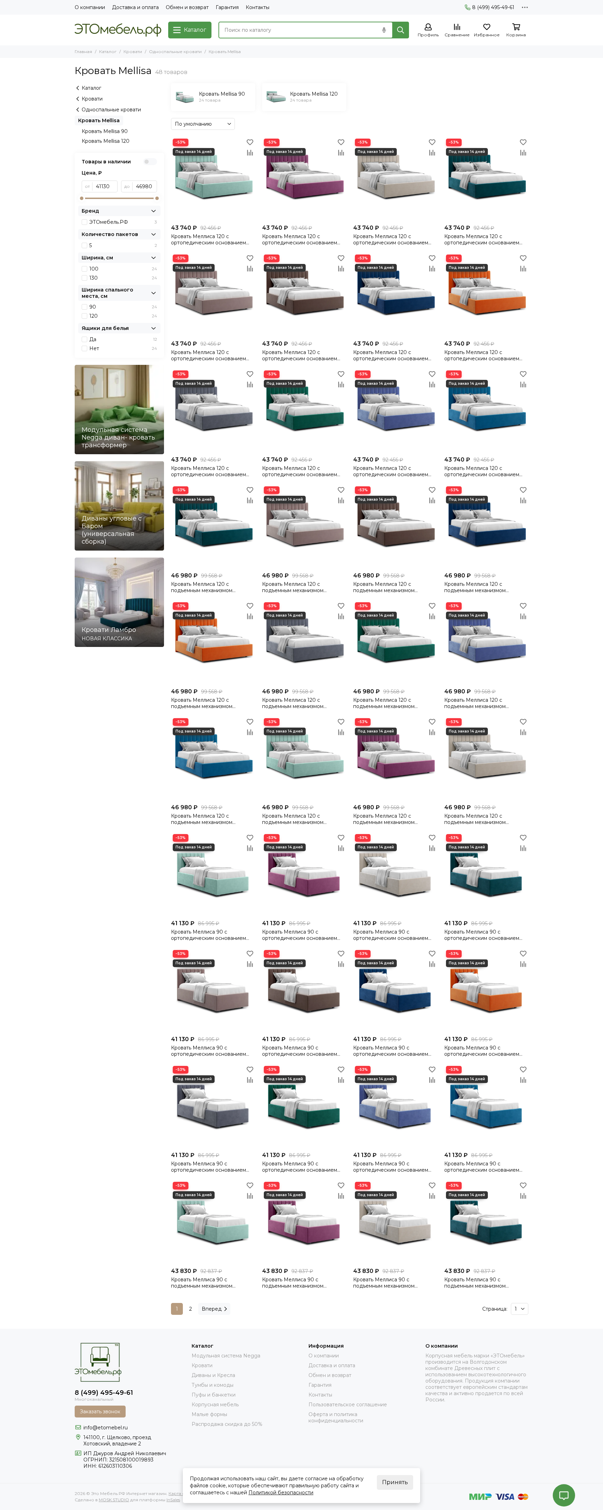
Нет (123, 348)
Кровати (133, 51)
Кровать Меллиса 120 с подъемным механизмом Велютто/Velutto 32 (292, 703)
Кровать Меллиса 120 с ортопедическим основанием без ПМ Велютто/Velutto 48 (390, 471)
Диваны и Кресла (213, 1375)
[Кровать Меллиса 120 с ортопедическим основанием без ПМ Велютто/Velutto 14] (213, 179)
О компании (90, 7)
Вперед (212, 1309)
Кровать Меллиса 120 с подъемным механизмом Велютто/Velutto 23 (384, 587)
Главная (83, 51)
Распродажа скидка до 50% (227, 1424)
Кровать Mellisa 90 (105, 131)
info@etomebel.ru (105, 1427)
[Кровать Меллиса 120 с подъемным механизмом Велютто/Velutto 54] (213, 758)
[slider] (81, 198)
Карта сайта (181, 1493)
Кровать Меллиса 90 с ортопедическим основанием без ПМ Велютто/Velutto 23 (299, 1051)
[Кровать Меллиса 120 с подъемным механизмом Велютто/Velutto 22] (304, 527)
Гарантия (227, 7)
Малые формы (209, 1414)
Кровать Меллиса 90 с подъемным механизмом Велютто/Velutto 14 (201, 1282)
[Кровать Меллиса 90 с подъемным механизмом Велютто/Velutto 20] (486, 1222)
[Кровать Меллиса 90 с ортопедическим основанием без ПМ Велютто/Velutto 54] (486, 1106)
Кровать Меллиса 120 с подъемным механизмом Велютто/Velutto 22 (292, 587)
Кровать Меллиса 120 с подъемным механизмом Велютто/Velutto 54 (201, 819)
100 (123, 269)
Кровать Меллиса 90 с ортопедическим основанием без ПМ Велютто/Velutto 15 (299, 935)
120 (123, 316)
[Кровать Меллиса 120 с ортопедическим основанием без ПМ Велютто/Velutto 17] (395, 179)
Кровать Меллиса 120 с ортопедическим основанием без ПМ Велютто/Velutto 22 (208, 355)
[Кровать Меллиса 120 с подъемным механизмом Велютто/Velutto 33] (395, 643)
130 (123, 278)
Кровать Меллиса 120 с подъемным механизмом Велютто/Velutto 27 (201, 703)
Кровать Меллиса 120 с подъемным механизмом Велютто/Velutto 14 (292, 819)
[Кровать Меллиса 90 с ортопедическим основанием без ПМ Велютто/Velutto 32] (213, 1106)
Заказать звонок (100, 1411)
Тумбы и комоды (212, 1385)
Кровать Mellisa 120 (105, 141)
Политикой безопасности (280, 1492)
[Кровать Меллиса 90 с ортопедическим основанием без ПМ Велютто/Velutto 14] (213, 874)
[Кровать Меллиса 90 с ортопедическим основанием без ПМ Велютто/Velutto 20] (486, 874)
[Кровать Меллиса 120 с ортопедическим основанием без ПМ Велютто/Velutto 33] (304, 411)
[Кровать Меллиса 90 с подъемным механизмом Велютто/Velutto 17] (395, 1222)
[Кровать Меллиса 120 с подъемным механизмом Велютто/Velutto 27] (213, 643)
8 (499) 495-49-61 (493, 7)
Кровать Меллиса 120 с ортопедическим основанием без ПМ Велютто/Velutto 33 (299, 471)
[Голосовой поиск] (384, 30)
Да (123, 339)
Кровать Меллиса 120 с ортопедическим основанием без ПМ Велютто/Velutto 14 (208, 239)
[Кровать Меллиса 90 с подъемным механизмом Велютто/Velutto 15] (304, 1222)
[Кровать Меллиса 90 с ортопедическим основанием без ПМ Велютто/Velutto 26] (395, 990)
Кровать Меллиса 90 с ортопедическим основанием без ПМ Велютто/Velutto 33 (299, 1167)
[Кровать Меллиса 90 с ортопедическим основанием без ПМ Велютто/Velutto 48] (395, 1106)
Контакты (257, 7)
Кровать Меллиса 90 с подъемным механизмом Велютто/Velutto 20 (475, 1282)
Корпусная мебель (215, 1404)
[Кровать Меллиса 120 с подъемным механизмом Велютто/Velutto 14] (304, 758)
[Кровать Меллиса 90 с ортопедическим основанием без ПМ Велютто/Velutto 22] (213, 990)
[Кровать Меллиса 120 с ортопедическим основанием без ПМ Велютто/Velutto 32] (213, 411)
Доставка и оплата (135, 7)
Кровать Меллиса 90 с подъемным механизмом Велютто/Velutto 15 (292, 1282)
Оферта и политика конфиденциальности (335, 1417)
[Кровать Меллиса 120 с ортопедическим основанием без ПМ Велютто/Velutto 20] (486, 179)
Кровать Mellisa (99, 120)
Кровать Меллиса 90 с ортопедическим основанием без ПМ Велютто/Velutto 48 (390, 1167)
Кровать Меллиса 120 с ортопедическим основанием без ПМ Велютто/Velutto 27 (481, 355)
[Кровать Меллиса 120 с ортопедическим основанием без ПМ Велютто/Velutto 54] (486, 411)
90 (123, 307)
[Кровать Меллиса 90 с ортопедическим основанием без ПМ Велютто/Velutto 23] (304, 990)
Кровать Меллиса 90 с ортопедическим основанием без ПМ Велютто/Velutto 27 (481, 1051)
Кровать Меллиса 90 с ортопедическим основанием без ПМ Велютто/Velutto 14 (208, 935)
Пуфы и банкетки (214, 1395)
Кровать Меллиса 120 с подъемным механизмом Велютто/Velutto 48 (475, 703)
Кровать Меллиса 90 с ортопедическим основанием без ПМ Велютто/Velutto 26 (390, 1051)
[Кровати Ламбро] (119, 602)
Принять (395, 1482)
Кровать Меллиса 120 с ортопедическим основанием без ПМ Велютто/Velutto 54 (481, 471)
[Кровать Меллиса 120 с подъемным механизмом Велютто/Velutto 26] (486, 527)
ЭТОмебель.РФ (123, 222)
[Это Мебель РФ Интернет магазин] (118, 30)
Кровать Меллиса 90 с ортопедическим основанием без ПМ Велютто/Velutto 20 (481, 935)
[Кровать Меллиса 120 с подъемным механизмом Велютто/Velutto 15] (395, 758)
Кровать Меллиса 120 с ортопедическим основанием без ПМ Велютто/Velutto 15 (299, 239)
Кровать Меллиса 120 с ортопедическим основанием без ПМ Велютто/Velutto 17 (390, 239)
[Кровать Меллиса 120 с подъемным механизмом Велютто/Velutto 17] (486, 758)
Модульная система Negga (226, 1356)
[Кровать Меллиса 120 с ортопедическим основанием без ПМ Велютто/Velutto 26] (395, 295)
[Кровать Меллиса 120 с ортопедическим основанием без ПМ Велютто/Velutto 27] (486, 295)
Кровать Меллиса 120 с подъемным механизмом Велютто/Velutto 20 (201, 587)
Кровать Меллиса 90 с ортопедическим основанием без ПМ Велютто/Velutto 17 (390, 935)
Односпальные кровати (175, 51)
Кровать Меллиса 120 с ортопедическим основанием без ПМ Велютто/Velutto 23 (299, 355)
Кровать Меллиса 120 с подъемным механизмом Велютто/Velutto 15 (384, 819)
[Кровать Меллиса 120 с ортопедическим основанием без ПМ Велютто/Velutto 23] (304, 295)
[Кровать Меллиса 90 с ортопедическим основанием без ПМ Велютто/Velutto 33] (304, 1106)
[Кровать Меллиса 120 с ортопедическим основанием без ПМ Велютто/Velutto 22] (213, 295)
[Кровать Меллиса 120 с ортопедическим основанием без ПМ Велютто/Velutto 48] (395, 411)
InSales (173, 1499)
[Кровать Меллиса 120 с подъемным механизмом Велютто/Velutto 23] (395, 527)
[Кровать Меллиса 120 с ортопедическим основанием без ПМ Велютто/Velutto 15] (304, 179)
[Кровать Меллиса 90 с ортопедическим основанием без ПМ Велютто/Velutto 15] (304, 874)
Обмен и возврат (187, 7)
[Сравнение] (250, 152)
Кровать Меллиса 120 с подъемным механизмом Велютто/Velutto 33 (384, 703)
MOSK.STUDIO (114, 1499)
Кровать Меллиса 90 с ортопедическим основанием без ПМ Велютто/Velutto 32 (208, 1167)
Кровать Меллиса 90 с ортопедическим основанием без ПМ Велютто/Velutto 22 (208, 1051)
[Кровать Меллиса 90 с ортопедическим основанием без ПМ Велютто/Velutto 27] (486, 990)
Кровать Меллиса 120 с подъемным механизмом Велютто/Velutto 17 (475, 819)
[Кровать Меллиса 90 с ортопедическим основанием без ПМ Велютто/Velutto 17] (395, 874)
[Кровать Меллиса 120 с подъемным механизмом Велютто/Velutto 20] (213, 527)
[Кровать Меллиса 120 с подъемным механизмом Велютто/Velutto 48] (486, 643)
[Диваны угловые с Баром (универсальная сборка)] (119, 506)
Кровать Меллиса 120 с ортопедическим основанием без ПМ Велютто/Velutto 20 (481, 239)
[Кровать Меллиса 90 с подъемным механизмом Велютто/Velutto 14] (213, 1222)
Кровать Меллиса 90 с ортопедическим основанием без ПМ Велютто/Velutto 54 (481, 1167)
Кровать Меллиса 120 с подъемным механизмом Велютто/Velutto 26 (475, 587)
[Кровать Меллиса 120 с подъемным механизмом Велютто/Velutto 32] (304, 643)
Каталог (108, 51)
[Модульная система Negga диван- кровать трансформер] (119, 409)
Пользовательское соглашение (347, 1404)
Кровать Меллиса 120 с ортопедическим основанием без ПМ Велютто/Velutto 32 (208, 471)
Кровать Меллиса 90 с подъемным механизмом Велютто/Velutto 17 (384, 1282)
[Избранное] (250, 142)
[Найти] (400, 30)
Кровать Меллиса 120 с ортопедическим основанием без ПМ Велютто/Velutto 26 (390, 355)
